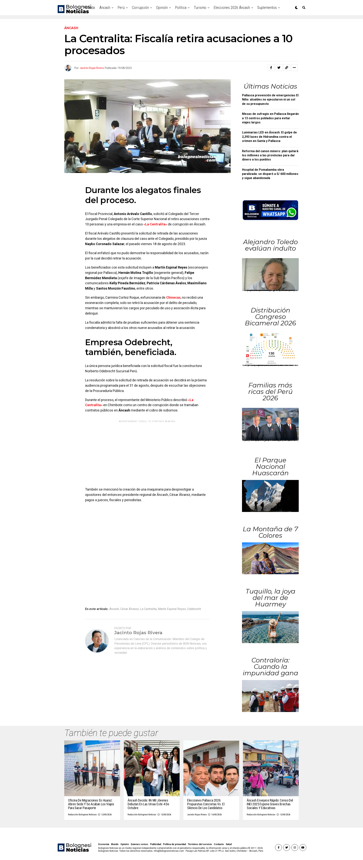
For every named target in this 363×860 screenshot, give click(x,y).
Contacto (219, 844)
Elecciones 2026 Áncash (232, 7)
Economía (103, 844)
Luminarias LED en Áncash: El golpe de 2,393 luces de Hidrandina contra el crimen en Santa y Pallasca (269, 137)
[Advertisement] (147, 450)
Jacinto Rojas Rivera (92, 67)
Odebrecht (194, 609)
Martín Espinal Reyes (172, 609)
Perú (121, 7)
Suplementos (267, 7)
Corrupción (140, 7)
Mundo (115, 844)
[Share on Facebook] (271, 67)
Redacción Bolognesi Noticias (82, 814)
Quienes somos (139, 844)
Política (180, 7)
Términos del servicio (200, 844)
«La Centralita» (155, 224)
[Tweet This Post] (278, 67)
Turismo (200, 7)
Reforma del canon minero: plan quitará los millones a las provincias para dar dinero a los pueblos (270, 155)
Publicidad (155, 844)
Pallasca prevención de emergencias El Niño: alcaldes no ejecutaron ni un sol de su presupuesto (270, 99)
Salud (229, 844)
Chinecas (173, 297)
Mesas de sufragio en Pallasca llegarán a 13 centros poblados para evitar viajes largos (270, 118)
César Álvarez (129, 609)
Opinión (162, 7)
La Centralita (148, 609)
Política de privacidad (174, 844)
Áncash (104, 7)
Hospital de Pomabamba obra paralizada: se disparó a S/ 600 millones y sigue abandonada (270, 174)
